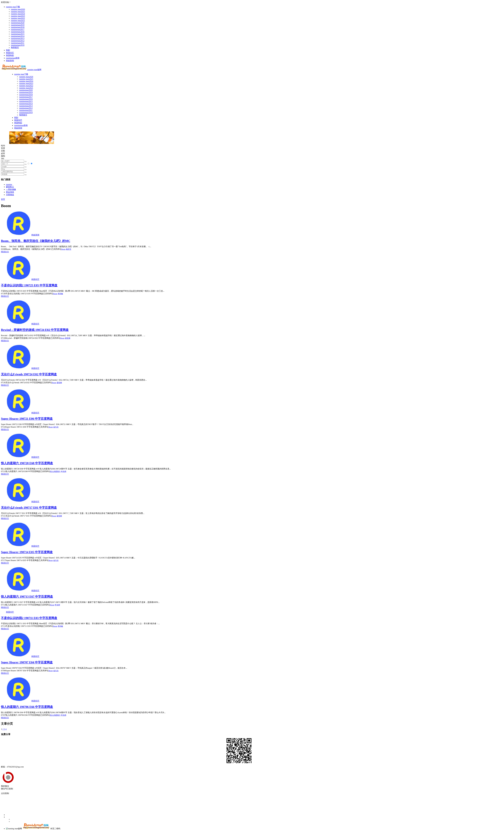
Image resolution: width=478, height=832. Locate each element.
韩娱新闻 (10, 61)
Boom (63, 249)
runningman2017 (17, 29)
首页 (3, 199)
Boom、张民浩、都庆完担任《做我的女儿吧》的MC (35, 240)
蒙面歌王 (10, 187)
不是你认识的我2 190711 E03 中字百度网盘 (29, 618)
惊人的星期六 (55, 471)
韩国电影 (10, 55)
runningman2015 (17, 34)
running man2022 (18, 18)
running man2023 (18, 16)
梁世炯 (67, 338)
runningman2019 (17, 25)
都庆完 (68, 249)
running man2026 (18, 9)
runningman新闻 (12, 58)
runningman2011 (17, 43)
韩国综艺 (10, 53)
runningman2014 (17, 36)
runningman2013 (17, 38)
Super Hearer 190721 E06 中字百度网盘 (27, 418)
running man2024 (18, 14)
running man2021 (18, 20)
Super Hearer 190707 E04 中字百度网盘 (27, 662)
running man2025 (18, 11)
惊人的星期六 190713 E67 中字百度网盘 (27, 596)
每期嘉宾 (15, 47)
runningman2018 (17, 27)
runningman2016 (17, 32)
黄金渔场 (10, 192)
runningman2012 (17, 41)
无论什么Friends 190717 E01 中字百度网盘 (29, 507)
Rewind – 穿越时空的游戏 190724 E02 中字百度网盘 (35, 329)
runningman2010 (17, 45)
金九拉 (56, 427)
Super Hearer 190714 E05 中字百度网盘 (27, 552)
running (9, 184)
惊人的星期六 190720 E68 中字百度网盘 (27, 463)
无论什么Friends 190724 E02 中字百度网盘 (29, 374)
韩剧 (8, 50)
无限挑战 (10, 195)
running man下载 (13, 7)
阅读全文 (5, 252)
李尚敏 (60, 294)
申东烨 (63, 471)
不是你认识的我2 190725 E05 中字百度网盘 (29, 285)
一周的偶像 (11, 189)
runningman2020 (17, 23)
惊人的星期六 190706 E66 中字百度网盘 (27, 706)
